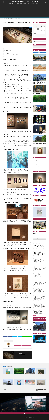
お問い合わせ (35, 160)
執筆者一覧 (35, 168)
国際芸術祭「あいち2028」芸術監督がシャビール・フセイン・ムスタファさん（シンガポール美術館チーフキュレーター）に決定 (8, 388)
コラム (29, 3)
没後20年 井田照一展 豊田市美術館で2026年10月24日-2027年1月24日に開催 (30, 388)
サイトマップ (35, 164)
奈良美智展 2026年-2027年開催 (37, 154)
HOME (10, 3)
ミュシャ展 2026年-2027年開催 (37, 123)
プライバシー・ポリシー (37, 166)
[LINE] (27, 336)
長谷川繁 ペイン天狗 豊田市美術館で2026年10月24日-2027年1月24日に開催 (19, 388)
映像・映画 (18, 3)
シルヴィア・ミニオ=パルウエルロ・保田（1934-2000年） (11, 54)
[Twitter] (17, 336)
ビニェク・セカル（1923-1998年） (8, 53)
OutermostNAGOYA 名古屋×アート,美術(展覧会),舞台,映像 (24, 1)
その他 (21, 3)
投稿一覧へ (22, 345)
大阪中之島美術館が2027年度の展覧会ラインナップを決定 (30, 376)
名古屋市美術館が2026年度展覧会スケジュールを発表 (39, 113)
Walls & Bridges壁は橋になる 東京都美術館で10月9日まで (14, 18)
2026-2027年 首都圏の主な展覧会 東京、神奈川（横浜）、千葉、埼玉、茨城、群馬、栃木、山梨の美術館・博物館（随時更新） (39, 82)
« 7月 (34, 35)
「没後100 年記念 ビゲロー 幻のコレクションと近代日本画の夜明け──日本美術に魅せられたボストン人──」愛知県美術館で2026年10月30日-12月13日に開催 (41, 389)
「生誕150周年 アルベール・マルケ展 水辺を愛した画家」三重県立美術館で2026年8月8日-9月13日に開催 (41, 377)
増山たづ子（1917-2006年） (7, 50)
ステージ (15, 3)
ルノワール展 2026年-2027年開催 (38, 93)
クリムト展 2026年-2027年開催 (37, 133)
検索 (34, 315)
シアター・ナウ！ (33, 3)
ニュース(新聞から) (25, 3)
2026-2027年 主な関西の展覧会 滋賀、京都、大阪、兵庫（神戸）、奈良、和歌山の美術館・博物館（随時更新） (39, 144)
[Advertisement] (24, 10)
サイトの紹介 (35, 162)
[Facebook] (7, 336)
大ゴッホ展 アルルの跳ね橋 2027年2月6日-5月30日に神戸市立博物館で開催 (8, 376)
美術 (12, 3)
